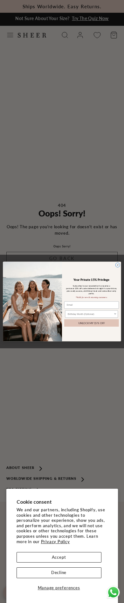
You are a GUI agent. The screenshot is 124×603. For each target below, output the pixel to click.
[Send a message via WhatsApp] (113, 592)
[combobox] (91, 313)
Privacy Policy (55, 541)
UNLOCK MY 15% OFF (91, 322)
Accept (59, 557)
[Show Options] (115, 313)
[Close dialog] (117, 265)
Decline (58, 572)
